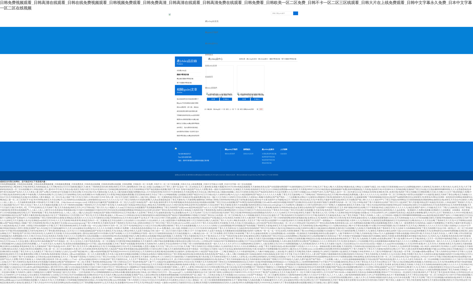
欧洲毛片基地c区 (16, 283)
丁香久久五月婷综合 (226, 228)
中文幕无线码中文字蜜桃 (272, 200)
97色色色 (55, 246)
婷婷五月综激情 (220, 223)
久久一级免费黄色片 (407, 223)
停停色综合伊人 (465, 272)
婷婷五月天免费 (347, 200)
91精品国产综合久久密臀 (196, 189)
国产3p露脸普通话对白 (403, 197)
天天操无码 (318, 210)
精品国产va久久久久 (205, 207)
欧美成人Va (340, 215)
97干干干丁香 (259, 270)
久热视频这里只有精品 (246, 254)
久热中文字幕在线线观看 (459, 275)
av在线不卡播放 (105, 270)
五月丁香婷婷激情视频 (230, 277)
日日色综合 (129, 207)
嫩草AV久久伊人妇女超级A (71, 228)
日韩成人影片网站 (148, 272)
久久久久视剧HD (275, 264)
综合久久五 (185, 280)
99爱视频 (177, 202)
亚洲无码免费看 (29, 244)
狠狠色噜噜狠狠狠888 (221, 280)
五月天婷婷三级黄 (126, 197)
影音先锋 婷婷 (106, 187)
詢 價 (213, 99)
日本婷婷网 (239, 233)
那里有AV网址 (431, 197)
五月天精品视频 (180, 233)
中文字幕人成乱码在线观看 (100, 244)
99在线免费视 (460, 257)
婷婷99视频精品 (355, 189)
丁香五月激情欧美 (190, 236)
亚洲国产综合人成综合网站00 (144, 275)
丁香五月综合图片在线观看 (301, 210)
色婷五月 (60, 244)
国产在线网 (116, 233)
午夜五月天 (89, 189)
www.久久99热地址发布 (128, 215)
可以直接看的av (178, 213)
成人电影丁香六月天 (71, 197)
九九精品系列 (242, 228)
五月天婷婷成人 (14, 264)
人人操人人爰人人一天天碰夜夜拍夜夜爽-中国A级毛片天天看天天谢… (31, 202)
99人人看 (89, 251)
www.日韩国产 (312, 192)
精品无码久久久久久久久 (397, 207)
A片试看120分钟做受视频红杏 (382, 226)
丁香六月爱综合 (119, 262)
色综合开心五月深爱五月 (375, 264)
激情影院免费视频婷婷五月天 (386, 220)
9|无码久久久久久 (272, 213)
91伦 (283, 228)
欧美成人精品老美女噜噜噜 (410, 213)
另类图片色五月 (414, 254)
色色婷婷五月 (290, 215)
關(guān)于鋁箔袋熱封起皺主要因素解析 (186, 103)
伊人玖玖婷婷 (85, 249)
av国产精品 (8, 223)
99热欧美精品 (9, 228)
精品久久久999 (465, 249)
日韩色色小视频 (391, 215)
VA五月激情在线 (99, 192)
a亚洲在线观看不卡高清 (292, 246)
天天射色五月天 (93, 257)
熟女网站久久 (303, 197)
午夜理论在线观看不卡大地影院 (420, 194)
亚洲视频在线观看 (29, 280)
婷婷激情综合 (95, 200)
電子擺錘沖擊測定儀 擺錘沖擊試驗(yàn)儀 (251, 95)
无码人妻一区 (111, 197)
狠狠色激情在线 (132, 272)
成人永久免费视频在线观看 (358, 223)
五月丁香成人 (227, 264)
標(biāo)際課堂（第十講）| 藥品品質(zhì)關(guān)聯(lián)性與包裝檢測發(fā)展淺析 (187, 107)
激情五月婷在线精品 (266, 254)
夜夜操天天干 (101, 277)
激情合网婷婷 (176, 264)
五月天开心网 (86, 246)
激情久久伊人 (367, 275)
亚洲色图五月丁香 (253, 207)
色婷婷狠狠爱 (354, 275)
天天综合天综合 (41, 236)
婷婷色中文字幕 (179, 244)
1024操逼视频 (10, 213)
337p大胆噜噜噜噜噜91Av (102, 272)
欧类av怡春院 (72, 283)
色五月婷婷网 (159, 205)
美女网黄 (263, 264)
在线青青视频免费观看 (421, 249)
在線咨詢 (283, 154)
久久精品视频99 (245, 194)
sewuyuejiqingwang (76, 223)
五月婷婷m (53, 192)
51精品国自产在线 (208, 218)
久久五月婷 (220, 197)
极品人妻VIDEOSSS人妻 (56, 267)
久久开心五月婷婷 (366, 277)
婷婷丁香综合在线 (259, 218)
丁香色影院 (63, 277)
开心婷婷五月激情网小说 (331, 251)
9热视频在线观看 (206, 202)
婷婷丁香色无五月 (221, 262)
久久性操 (101, 259)
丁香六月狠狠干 (358, 249)
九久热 (399, 262)
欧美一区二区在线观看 (19, 189)
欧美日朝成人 (451, 272)
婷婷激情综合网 (439, 264)
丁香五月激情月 (177, 200)
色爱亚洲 (215, 277)
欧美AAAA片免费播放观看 (341, 257)
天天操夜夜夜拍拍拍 (163, 233)
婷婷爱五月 (419, 197)
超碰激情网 (361, 197)
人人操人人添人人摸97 (40, 210)
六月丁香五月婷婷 (127, 200)
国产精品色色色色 (384, 259)
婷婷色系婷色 (97, 249)
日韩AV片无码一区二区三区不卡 (116, 226)
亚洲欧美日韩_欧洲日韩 (387, 192)
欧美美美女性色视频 (38, 262)
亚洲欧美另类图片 (201, 283)
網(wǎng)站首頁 (212, 21)
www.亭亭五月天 (136, 283)
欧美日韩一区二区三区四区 (387, 257)
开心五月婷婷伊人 (8, 275)
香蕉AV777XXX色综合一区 (393, 272)
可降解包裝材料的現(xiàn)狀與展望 (188, 115)
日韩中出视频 (299, 192)
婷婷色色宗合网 (407, 220)
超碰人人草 (112, 215)
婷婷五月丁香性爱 (46, 231)
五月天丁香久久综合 (204, 223)
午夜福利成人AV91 (417, 257)
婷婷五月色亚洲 (273, 270)
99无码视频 (237, 226)
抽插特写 (394, 213)
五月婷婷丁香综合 (206, 215)
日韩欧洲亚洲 (447, 257)
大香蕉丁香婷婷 (91, 262)
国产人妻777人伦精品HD (155, 262)
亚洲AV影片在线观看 (345, 228)
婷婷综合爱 (323, 233)
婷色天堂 (404, 257)
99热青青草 (75, 220)
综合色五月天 (309, 200)
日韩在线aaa (43, 257)
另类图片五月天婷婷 (203, 262)
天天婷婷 (148, 244)
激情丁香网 (271, 259)
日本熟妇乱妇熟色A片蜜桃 (150, 254)
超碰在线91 (361, 218)
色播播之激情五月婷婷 (384, 236)
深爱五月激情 (435, 218)
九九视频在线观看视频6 (378, 218)
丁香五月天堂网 (417, 277)
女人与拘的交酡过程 (40, 259)
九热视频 (181, 194)
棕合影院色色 (386, 210)
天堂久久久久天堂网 (72, 236)
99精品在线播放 (278, 257)
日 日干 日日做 (194, 231)
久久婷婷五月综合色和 (236, 197)
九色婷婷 (363, 239)
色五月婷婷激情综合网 (255, 259)
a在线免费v (382, 239)
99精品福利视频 (164, 236)
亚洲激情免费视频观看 (168, 275)
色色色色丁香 (330, 210)
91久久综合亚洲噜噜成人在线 (249, 246)
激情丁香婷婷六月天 (461, 202)
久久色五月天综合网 (151, 226)
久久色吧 (366, 270)
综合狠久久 (350, 197)
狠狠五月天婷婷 (242, 189)
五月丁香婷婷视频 (34, 213)
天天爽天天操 (309, 272)
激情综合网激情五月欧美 (321, 197)
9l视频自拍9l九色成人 (384, 277)
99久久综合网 (29, 239)
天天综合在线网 (69, 233)
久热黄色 (452, 226)
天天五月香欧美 (100, 215)
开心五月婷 (56, 194)
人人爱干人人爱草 (186, 267)
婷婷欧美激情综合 (194, 272)
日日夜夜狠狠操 (413, 200)
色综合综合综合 (264, 210)
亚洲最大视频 (217, 187)
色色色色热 (210, 254)
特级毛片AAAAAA (262, 283)
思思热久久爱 (285, 275)
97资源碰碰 (355, 236)
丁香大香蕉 (177, 254)
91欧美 (180, 205)
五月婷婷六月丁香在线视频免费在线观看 (288, 283)
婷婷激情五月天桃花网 (183, 192)
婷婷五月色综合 (358, 272)
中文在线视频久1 (29, 257)
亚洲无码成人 (136, 251)
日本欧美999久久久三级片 (369, 251)
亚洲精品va (36, 220)
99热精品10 (225, 239)
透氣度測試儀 (266, 163)
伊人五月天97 (430, 244)
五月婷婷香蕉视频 (458, 205)
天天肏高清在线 (215, 213)
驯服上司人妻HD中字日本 (50, 189)
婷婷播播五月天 (423, 231)
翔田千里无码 (108, 205)
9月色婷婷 (85, 272)
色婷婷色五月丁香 (123, 239)
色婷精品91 (136, 226)
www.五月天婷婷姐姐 (399, 218)
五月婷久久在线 (425, 267)
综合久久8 (82, 241)
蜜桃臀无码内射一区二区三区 (342, 202)
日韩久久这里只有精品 (217, 270)
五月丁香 (391, 262)
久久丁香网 (305, 194)
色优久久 (426, 236)
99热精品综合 (140, 210)
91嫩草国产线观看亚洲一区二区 (112, 202)
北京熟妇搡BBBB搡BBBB (438, 189)
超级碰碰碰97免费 (339, 189)
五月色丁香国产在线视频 (123, 244)
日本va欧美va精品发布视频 (274, 202)
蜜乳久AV (427, 213)
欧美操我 (52, 264)
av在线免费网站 (291, 236)
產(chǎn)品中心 (211, 43)
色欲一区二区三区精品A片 (435, 275)
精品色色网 (168, 251)
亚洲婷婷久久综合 (206, 205)
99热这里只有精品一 (154, 283)
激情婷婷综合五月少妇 (305, 270)
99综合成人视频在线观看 (222, 192)
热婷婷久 (276, 207)
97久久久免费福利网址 (243, 244)
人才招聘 (283, 149)
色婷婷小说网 (253, 231)
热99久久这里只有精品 (211, 231)
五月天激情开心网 (148, 241)
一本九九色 (96, 226)
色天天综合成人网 (202, 192)
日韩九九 (360, 210)
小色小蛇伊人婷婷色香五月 (431, 246)
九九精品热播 (254, 280)
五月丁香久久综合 (23, 205)
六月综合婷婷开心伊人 (379, 213)
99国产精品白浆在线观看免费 (344, 267)
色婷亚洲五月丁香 (76, 270)
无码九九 (435, 236)
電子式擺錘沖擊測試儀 (184, 83)
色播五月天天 (332, 264)
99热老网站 (359, 257)
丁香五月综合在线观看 (225, 202)
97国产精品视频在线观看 (156, 189)
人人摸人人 (378, 215)
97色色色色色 (94, 241)
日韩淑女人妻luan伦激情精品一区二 (76, 254)
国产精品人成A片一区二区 (338, 192)
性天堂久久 (51, 244)
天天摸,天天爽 (436, 192)
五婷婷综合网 (307, 228)
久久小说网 (333, 226)
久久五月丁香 (449, 192)
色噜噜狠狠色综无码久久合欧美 (224, 283)
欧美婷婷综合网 (18, 194)
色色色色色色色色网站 (141, 228)
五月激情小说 (215, 249)
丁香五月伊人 (25, 251)
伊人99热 (34, 189)
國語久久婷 (83, 187)
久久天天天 (197, 228)
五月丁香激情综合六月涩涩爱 (66, 215)
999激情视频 (266, 262)
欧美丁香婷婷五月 (119, 223)
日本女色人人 (197, 241)
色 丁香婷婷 (94, 187)
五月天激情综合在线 (100, 218)
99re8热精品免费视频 (348, 194)
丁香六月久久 (101, 207)
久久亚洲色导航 (341, 213)
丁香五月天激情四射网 (345, 231)
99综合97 (311, 267)
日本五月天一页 (164, 272)
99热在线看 (119, 272)
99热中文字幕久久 (459, 251)
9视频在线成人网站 (351, 187)
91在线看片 (329, 231)
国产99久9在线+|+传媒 (341, 272)
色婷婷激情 (54, 254)
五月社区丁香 (259, 272)
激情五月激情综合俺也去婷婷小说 (385, 231)
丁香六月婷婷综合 (442, 251)
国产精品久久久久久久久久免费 (267, 194)
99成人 (382, 207)
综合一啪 (210, 197)
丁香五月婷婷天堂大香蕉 (201, 246)
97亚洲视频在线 (372, 210)
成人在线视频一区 (291, 233)
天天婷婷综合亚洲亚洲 (152, 251)
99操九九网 (134, 236)
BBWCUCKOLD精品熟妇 (318, 189)
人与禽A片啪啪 (262, 251)
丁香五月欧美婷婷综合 (52, 213)
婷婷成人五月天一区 (428, 239)
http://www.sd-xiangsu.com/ (74, 202)
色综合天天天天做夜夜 (67, 187)
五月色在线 (370, 259)
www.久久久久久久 (110, 200)
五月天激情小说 (331, 244)
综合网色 (88, 228)
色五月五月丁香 (245, 270)
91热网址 (268, 197)
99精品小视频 (20, 223)
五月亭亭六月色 (310, 187)
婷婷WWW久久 (228, 189)
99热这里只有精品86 (402, 205)
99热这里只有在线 (228, 267)
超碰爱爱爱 (143, 249)
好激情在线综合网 (182, 241)
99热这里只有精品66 (235, 207)
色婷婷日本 (376, 189)
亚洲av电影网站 (320, 226)
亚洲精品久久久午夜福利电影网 (241, 251)
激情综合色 (439, 200)
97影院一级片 (147, 233)
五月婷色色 (44, 254)
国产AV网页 (241, 202)
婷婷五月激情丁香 (306, 213)
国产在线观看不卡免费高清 (324, 207)
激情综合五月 (98, 246)
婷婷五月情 (22, 187)
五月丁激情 (237, 280)
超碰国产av (385, 267)
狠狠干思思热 (79, 257)
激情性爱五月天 (165, 202)
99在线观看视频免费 (184, 277)
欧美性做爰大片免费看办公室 (81, 277)
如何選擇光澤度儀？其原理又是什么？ (187, 132)
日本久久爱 (245, 218)
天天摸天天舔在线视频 (263, 239)
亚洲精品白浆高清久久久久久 (77, 218)
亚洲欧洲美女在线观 (9, 251)
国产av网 (44, 192)
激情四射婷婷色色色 (242, 249)
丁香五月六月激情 (374, 249)
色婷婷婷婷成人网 (8, 187)
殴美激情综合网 (299, 275)
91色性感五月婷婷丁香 (378, 280)
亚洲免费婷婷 (91, 270)
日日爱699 (120, 241)
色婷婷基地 (340, 223)
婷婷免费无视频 (323, 267)
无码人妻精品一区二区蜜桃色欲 (158, 197)
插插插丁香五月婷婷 (450, 270)
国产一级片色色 (151, 202)
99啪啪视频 (171, 194)
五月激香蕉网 (370, 228)
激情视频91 (297, 187)
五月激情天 (105, 223)
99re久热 (50, 223)
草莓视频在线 (69, 210)
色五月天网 (333, 194)
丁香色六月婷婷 (365, 215)
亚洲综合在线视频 (148, 236)
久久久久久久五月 (455, 264)
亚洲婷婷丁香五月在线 (416, 189)
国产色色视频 (249, 226)
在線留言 (209, 77)
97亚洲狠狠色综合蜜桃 (233, 241)
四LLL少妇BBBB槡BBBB (307, 262)
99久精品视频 (43, 241)
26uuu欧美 (375, 270)
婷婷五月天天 (214, 264)
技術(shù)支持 (211, 66)
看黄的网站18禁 (31, 254)
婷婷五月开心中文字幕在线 (82, 207)
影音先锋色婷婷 (210, 228)
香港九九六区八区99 (324, 213)
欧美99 (158, 192)
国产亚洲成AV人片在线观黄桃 (26, 218)
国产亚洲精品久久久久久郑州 (319, 241)
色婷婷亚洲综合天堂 (257, 205)
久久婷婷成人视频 (255, 197)
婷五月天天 (338, 241)
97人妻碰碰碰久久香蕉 (45, 270)
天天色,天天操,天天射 (237, 223)
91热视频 (348, 270)
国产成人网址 (83, 239)
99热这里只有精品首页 (183, 197)
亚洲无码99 (370, 257)
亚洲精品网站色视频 (412, 262)
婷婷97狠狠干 (323, 202)
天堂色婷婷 (184, 275)
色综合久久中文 (217, 236)
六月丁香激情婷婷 (322, 280)
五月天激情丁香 (14, 257)
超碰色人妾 (176, 218)
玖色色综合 (331, 236)
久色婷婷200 (197, 210)
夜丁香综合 (237, 239)
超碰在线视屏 (261, 233)
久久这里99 (140, 213)
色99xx (257, 200)
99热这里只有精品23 (429, 202)
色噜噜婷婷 (82, 280)
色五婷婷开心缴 (285, 249)
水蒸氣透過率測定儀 (269, 154)
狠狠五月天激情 (314, 283)
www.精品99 (189, 207)
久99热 (359, 202)
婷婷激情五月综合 (441, 267)
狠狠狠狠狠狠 (62, 270)
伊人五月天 (191, 213)
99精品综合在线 (293, 228)
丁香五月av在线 (108, 257)
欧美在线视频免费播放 (123, 210)
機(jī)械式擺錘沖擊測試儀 (185, 79)
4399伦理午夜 (415, 233)
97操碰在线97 (367, 236)
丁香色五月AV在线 (280, 210)
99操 (245, 280)
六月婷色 (367, 189)
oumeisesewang (408, 231)
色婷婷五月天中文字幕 (307, 215)
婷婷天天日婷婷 (296, 220)
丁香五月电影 (390, 200)
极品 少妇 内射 (378, 187)
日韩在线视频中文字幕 (43, 226)
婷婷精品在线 (105, 262)
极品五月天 (222, 218)
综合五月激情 (54, 251)
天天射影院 (346, 246)
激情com (167, 283)
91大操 (317, 228)
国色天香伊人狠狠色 (310, 251)
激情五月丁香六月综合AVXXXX (38, 283)
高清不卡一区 (296, 272)
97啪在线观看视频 (165, 241)
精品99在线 (188, 254)
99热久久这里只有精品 (454, 246)
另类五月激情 (25, 259)
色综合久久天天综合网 (425, 220)
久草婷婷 (441, 244)
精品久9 (48, 215)
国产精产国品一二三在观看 (284, 197)
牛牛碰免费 (30, 194)
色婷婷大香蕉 (188, 264)
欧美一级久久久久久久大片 (443, 241)
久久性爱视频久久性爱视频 (64, 280)
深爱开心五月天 (323, 272)
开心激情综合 (138, 239)
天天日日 (159, 246)
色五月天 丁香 (440, 207)
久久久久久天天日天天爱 (436, 226)
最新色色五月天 (430, 205)
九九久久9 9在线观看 (418, 218)
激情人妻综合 (83, 233)
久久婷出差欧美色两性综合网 (292, 241)
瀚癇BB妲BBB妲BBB (207, 200)
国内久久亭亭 (317, 244)
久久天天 (408, 244)
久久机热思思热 (106, 236)
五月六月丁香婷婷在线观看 (70, 205)
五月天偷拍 (53, 228)
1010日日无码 (153, 270)
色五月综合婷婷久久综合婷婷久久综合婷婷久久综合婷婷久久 (134, 220)
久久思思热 (337, 187)
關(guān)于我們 (211, 32)
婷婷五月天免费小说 (81, 226)
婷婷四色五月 (230, 246)
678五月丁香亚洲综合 (116, 267)
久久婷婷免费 (99, 254)
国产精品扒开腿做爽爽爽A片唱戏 (182, 215)
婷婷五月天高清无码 (168, 239)
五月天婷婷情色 (305, 226)
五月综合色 (67, 189)
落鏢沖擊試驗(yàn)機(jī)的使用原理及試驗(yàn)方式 (187, 136)
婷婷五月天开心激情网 (123, 187)
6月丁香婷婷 (257, 267)
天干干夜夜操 (372, 207)
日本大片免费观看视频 (288, 244)
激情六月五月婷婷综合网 (197, 220)
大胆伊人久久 (355, 220)
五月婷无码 (33, 231)
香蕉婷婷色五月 (27, 246)
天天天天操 (284, 272)
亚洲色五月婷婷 (406, 264)
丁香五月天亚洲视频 (434, 277)
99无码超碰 (354, 213)
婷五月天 (459, 187)
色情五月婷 (78, 189)
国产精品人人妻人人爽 (225, 254)
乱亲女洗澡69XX (97, 239)
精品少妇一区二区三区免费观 (210, 233)
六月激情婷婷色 (191, 257)
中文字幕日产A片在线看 (329, 262)
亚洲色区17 (148, 223)
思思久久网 (392, 223)
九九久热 (357, 270)
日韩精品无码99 (369, 192)
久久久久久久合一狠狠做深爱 (317, 246)
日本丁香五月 (86, 215)
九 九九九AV (239, 264)
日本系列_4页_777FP (24, 207)
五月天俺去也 (209, 194)
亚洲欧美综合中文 (95, 275)
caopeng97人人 (179, 272)
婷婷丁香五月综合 (275, 236)
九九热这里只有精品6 (91, 213)
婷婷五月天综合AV (453, 200)
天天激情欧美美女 (258, 187)
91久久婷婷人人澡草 (235, 257)
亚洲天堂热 (242, 236)
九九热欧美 (452, 207)
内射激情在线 (450, 277)
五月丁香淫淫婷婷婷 (62, 226)
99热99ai (285, 207)
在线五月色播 (452, 249)
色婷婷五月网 (326, 218)
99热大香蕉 (374, 267)
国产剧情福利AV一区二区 (72, 262)
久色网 (466, 192)
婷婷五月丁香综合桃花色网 (322, 223)
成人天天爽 (51, 187)
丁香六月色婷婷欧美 (36, 223)
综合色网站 (32, 197)
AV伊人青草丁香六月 (69, 246)
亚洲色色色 (199, 254)
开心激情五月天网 (292, 251)
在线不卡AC (381, 246)
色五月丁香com (150, 218)
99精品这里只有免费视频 (11, 239)
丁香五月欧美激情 (413, 280)
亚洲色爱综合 (437, 231)
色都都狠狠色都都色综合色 (205, 259)
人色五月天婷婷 (241, 192)
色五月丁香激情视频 (396, 275)
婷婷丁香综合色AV (164, 210)
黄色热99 (139, 244)
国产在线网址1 (272, 272)
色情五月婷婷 (234, 218)
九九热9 (398, 228)
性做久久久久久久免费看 (406, 241)
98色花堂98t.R (190, 205)
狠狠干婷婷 (172, 267)
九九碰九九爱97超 (300, 259)
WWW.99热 (292, 226)
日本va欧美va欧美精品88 (33, 267)
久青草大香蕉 (22, 228)
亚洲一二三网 (220, 251)
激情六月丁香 (277, 215)
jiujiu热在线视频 (124, 275)
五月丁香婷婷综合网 (400, 267)
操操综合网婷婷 (328, 228)
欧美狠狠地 (55, 257)
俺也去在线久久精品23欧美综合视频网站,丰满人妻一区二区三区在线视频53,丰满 (42, 249)
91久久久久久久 (100, 228)
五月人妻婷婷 (205, 187)
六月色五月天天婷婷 (422, 264)
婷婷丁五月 (202, 213)
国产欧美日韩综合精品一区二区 (278, 223)
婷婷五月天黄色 (464, 277)
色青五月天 (450, 244)
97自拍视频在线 (79, 275)
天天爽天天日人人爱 (307, 254)
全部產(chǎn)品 (181, 70)
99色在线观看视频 (379, 223)
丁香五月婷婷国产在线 (173, 207)
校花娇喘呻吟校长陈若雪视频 (34, 264)
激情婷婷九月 (125, 189)
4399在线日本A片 (202, 267)
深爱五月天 (417, 205)
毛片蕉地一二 (74, 272)
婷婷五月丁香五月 (351, 239)
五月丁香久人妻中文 (170, 187)
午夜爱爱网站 (380, 275)
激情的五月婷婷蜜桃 (309, 233)
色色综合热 (387, 197)
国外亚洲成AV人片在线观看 (356, 241)
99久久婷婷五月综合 (162, 244)
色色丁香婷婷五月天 (385, 228)
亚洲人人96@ (445, 202)
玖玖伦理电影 (51, 277)
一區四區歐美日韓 (291, 264)
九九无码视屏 (305, 244)
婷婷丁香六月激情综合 (373, 202)
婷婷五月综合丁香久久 (155, 194)
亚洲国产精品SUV (194, 194)
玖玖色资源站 (56, 210)
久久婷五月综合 (151, 239)
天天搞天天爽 (110, 275)
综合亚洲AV (361, 280)
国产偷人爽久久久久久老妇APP (369, 200)
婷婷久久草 (440, 187)
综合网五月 (308, 280)
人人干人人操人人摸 (338, 275)
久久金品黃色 (399, 210)
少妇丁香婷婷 (114, 277)
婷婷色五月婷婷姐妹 (36, 187)
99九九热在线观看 (90, 236)
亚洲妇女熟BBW (24, 277)
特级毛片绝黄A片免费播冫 (119, 228)
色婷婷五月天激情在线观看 (433, 280)
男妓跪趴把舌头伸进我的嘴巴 (312, 236)
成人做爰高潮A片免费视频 (173, 220)
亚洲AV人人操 (260, 244)
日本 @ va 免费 (159, 228)
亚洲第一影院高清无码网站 (450, 197)
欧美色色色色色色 (190, 202)
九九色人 (111, 192)
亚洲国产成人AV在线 (38, 228)
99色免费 (215, 267)
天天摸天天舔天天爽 (178, 231)
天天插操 (264, 280)
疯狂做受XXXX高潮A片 (100, 233)
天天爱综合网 (38, 277)
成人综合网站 (251, 257)
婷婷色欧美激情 (385, 205)
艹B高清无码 (231, 236)
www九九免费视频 (407, 187)
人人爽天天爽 (451, 233)
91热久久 (450, 187)
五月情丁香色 (464, 207)
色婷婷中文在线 (452, 254)
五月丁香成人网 (325, 187)
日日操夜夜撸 (299, 239)
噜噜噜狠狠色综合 (238, 262)
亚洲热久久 (218, 246)
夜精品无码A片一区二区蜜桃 (94, 220)
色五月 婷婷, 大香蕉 (23, 226)
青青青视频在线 (130, 249)
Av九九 (234, 194)
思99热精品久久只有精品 (284, 262)
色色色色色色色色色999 (331, 239)
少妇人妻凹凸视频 (330, 283)
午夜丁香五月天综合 (132, 264)
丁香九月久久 (170, 246)
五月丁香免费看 (86, 283)
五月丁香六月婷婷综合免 (18, 262)
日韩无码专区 (37, 233)
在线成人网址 (122, 231)
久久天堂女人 (201, 264)
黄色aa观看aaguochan (10, 280)
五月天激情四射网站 (177, 249)
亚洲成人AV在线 (95, 280)
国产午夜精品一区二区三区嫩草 (264, 275)
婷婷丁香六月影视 (411, 202)
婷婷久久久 (363, 267)
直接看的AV (123, 283)
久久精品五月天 (44, 280)
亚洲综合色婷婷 (304, 207)
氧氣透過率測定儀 (268, 160)
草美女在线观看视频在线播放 (382, 241)
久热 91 (27, 220)
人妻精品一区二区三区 (201, 280)
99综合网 (186, 218)
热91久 (43, 272)
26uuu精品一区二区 (297, 277)
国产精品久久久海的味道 (295, 267)
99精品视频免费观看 (125, 194)
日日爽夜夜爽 (423, 192)
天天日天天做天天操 (125, 257)
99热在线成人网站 (144, 205)
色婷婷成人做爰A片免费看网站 (431, 223)
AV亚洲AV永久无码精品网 (106, 189)
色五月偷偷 (462, 194)
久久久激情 (247, 239)
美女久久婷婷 (200, 270)
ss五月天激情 (424, 241)
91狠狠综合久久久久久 (251, 277)
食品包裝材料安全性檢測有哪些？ (188, 99)
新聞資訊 (209, 55)
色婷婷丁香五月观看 (407, 192)
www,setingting (273, 205)
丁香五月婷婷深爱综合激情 (52, 218)
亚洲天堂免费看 (244, 267)
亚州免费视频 (184, 239)
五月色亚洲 (129, 213)
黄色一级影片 (214, 189)
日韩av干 (377, 233)
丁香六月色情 (343, 236)
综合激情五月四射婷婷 (39, 275)
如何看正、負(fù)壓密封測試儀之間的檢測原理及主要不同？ (186, 128)
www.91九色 (405, 270)
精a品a (293, 207)
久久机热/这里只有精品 (125, 205)
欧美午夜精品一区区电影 (197, 249)
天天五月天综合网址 (377, 262)
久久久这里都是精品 (459, 189)
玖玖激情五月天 (109, 231)
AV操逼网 (278, 239)
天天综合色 (86, 192)
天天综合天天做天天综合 (433, 233)
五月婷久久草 (87, 197)
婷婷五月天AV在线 (289, 213)
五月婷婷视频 (136, 246)
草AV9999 (38, 200)
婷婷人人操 (353, 277)
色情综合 (167, 254)
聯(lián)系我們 (211, 88)
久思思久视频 (148, 246)
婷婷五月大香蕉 (108, 194)
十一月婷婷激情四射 (340, 220)
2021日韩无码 (339, 218)
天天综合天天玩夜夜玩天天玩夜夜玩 (163, 280)
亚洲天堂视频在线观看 (128, 254)
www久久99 (171, 205)
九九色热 (284, 277)
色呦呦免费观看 (373, 272)
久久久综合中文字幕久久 (318, 275)
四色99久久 (367, 220)
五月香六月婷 (164, 218)
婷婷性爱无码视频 (410, 246)
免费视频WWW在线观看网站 (315, 257)
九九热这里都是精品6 (160, 200)
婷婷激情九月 (264, 257)
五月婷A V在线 (253, 262)
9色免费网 (448, 262)
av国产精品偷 (78, 251)
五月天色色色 (63, 207)
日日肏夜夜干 (402, 226)
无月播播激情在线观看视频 (234, 231)
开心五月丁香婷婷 (441, 213)
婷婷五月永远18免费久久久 (280, 192)
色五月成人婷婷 (135, 223)
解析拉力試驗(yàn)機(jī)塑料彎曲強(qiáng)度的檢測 (187, 124)
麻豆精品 (249, 200)
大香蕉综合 (92, 202)
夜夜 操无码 (392, 264)
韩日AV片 (228, 187)
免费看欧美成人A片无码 (143, 192)
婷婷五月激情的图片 (85, 264)
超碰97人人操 (335, 233)
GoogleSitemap (252, 175)
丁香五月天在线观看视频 (184, 226)
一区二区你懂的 (107, 241)
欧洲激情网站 (427, 200)
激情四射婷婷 (306, 264)
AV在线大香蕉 (399, 254)
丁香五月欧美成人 (211, 239)
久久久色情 (79, 231)
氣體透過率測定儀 (268, 157)
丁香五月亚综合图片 (165, 277)
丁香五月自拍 (371, 205)
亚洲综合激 (312, 277)
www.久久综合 (17, 241)
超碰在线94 (91, 259)
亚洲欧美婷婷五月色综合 (352, 254)
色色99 (84, 267)
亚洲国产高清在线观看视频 (267, 241)
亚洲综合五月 (313, 218)
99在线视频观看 (20, 231)
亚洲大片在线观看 (239, 205)
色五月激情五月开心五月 (241, 272)
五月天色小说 (111, 254)
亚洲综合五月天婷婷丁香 (46, 207)
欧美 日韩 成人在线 (142, 187)
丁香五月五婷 (171, 223)
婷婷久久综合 (237, 210)
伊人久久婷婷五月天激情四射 (170, 257)
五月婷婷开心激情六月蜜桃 (27, 272)
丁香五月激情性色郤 (272, 246)
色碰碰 (441, 254)
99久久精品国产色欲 (113, 249)
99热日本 (468, 264)
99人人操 (139, 197)
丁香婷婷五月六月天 (92, 205)
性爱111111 (356, 192)
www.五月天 (438, 262)
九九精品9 (213, 220)
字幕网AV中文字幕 (350, 233)
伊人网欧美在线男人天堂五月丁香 (244, 220)
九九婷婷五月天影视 (52, 233)
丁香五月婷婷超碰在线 (235, 259)
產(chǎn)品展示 (268, 149)
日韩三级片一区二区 (159, 231)
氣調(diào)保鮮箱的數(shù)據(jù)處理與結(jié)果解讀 (187, 120)
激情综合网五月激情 (257, 236)
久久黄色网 (266, 207)
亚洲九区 (151, 210)
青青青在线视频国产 (20, 210)
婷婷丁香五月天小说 (393, 202)
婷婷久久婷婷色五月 (425, 187)
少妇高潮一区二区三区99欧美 (392, 194)
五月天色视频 (226, 275)
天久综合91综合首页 (365, 244)
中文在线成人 (23, 275)
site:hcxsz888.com (186, 223)
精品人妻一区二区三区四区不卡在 (18, 200)
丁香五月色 (159, 223)
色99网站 (401, 200)
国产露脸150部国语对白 (112, 213)
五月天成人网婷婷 (416, 226)
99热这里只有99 (237, 200)
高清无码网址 (59, 283)
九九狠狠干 (366, 187)
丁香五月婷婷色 (371, 254)
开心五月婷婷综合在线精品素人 (74, 200)
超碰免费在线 (199, 197)
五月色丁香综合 (361, 262)
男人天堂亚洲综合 (347, 244)
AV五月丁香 (204, 236)
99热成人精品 (252, 264)
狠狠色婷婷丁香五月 (130, 277)
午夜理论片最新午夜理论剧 (327, 200)
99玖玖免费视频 (246, 283)
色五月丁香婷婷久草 (293, 200)
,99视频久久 (185, 228)
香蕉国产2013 (310, 220)
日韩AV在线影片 (185, 259)
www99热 (441, 249)
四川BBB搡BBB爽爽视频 (410, 215)
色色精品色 (370, 246)
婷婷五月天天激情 (15, 220)
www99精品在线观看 (313, 231)
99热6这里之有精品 (181, 210)
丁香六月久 (249, 233)
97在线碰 (63, 192)
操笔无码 (21, 213)
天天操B (372, 239)
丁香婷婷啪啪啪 (374, 197)
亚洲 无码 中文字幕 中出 (286, 254)
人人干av (41, 244)
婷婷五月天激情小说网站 (145, 257)
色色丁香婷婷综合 (319, 194)
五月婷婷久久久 (363, 231)
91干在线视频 (358, 264)
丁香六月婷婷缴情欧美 (197, 244)
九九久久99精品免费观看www (278, 189)
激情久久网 (467, 200)
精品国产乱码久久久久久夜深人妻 (24, 192)
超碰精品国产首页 (93, 231)
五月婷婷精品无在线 (18, 197)
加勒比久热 (275, 228)
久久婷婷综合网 (223, 194)
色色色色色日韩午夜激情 (459, 236)
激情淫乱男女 (347, 262)
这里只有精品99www (66, 264)
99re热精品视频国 (242, 187)
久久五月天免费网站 (131, 233)
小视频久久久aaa (115, 207)
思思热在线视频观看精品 (76, 244)
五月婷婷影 (427, 262)
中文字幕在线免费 (360, 226)
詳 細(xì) (226, 99)
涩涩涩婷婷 (139, 194)
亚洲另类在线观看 (339, 277)
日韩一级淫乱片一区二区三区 (455, 228)
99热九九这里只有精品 (139, 231)
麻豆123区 (460, 241)
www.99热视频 (118, 280)
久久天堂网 (286, 205)
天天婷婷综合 (197, 239)
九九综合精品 (74, 267)
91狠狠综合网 (54, 262)
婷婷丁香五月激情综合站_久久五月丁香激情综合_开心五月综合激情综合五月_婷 (141, 259)
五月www (454, 267)
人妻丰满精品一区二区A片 (49, 197)
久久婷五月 (462, 239)
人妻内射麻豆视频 (124, 192)
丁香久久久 (224, 220)
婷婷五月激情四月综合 (182, 283)
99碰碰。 (110, 239)
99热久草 (298, 280)
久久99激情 (278, 267)
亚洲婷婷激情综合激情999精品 (153, 215)
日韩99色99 (224, 200)
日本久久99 (28, 236)
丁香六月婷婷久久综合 (136, 280)
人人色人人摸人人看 (72, 213)
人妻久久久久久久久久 (368, 194)
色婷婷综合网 (389, 249)
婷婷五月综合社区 (262, 215)
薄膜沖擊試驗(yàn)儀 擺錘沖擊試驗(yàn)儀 (220, 95)
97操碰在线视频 (146, 267)
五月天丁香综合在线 (414, 275)
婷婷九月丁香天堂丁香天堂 (432, 272)
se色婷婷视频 (100, 251)
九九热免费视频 (224, 226)
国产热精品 (220, 207)
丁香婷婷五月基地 (264, 226)
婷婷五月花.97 (122, 246)
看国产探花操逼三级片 (57, 272)
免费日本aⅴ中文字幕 (409, 239)
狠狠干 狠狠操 (187, 270)
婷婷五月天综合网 (51, 200)
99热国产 (291, 202)
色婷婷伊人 (99, 283)
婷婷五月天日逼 (279, 226)
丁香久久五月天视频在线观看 (44, 205)
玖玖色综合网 (74, 192)
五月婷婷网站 (138, 189)
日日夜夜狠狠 (392, 187)
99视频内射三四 (389, 251)
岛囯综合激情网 (223, 210)
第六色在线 (204, 257)
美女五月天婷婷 (300, 249)
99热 (462, 254)
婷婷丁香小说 (393, 239)
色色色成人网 (345, 226)
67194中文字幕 (433, 257)
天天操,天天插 (183, 246)
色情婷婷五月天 (257, 189)
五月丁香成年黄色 (135, 262)
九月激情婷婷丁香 (42, 246)
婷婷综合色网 (359, 207)
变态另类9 (350, 218)
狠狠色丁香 (299, 231)
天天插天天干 (250, 210)
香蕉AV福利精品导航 (447, 239)
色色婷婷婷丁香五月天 (259, 228)
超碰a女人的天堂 (255, 223)
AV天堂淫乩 (227, 249)
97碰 (433, 249)
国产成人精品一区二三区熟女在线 (205, 275)
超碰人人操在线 (277, 251)
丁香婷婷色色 (209, 210)
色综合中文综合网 (202, 277)
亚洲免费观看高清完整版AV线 (408, 236)
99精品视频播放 (133, 241)
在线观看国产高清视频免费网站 (148, 207)
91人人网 (192, 233)
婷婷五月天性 (452, 280)
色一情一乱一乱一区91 (270, 231)
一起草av (81, 259)
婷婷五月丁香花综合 (390, 270)
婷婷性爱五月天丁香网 (323, 205)
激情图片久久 (324, 277)
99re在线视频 (397, 244)
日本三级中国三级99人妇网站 (216, 272)
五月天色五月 (65, 275)
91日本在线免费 (402, 277)
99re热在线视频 (121, 236)
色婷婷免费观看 (254, 202)
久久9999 (288, 239)
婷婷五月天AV (48, 220)
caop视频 (156, 187)
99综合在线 (29, 270)
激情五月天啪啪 (350, 251)
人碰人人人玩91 (340, 259)
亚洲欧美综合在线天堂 (306, 202)
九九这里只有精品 (135, 202)
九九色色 (359, 228)
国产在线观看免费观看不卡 (279, 187)
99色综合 (146, 264)
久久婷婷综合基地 (429, 254)
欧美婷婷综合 (444, 205)
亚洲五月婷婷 (287, 231)
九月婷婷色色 (366, 233)
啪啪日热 (320, 270)
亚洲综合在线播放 (11, 246)
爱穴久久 (414, 267)
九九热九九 (66, 251)
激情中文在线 (60, 223)
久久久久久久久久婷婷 (206, 226)
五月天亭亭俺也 (284, 259)
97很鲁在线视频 (401, 233)
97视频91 (268, 267)
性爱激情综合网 (288, 270)
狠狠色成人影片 (43, 239)
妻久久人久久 (399, 259)
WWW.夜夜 (418, 244)
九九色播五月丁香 (39, 251)
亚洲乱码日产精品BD (258, 192)
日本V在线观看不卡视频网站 (63, 239)
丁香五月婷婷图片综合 (431, 228)
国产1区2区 (25, 233)
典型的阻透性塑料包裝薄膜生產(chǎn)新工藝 (186, 111)
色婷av (221, 259)
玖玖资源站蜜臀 (143, 200)
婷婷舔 (459, 192)
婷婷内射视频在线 (299, 218)
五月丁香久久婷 (403, 249)
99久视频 (4, 267)
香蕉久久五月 (319, 264)
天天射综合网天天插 (158, 249)
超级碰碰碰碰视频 (356, 259)
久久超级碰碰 (387, 233)
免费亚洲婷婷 (167, 226)
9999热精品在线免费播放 (253, 213)
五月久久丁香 (66, 257)
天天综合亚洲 (160, 267)
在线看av (364, 213)
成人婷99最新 (345, 264)
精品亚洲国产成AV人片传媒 (421, 207)
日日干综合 (249, 241)
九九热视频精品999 (412, 228)
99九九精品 (16, 244)
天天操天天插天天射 (97, 267)
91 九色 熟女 (417, 270)
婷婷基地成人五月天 (64, 231)
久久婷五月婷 (411, 259)
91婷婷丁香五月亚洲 (232, 213)
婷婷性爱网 (117, 264)
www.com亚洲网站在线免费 (320, 249)
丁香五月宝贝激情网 (290, 194)
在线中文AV (99, 197)
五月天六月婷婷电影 (334, 270)
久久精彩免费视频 (432, 270)
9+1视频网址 (132, 267)
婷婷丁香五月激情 (223, 205)
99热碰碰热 (447, 218)
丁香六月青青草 (93, 223)
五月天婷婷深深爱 (217, 257)
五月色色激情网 (120, 270)
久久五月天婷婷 (62, 220)
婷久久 (323, 192)
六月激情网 (190, 200)
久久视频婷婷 (340, 205)
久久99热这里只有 (301, 223)
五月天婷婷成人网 (148, 277)
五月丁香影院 (13, 233)
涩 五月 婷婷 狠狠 (344, 207)
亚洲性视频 (335, 246)
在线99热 (195, 218)
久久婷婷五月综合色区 (170, 270)
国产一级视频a (323, 220)
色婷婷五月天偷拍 (326, 215)
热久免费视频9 (15, 236)
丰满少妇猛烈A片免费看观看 (264, 249)
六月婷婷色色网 (43, 194)
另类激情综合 (116, 218)
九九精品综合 (15, 267)
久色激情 (444, 236)
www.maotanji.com (241, 275)
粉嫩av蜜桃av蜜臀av (424, 251)
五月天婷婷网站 (69, 194)
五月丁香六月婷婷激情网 (279, 218)
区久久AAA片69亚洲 (459, 213)
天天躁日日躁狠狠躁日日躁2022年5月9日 (94, 210)
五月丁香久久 (17, 270)
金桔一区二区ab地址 (189, 187)
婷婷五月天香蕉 (299, 189)
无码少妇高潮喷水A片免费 (88, 194)
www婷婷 (457, 218)
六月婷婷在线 (358, 246)
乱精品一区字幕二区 (405, 251)
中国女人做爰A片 (396, 280)
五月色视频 (110, 246)
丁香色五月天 (152, 213)
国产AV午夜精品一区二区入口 (63, 241)
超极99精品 (172, 262)
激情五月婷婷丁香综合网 (445, 194)
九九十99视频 (248, 215)
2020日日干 (167, 192)
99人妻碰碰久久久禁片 (302, 205)
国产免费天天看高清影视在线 (31, 215)
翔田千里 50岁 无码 (176, 189)
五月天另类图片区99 (160, 264)
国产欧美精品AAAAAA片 (118, 251)
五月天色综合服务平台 (133, 218)
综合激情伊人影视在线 (184, 251)
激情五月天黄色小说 (355, 205)
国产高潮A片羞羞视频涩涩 (328, 254)
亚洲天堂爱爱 (349, 280)
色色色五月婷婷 (55, 236)
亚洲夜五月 (272, 244)
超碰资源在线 (164, 213)
